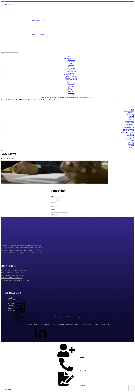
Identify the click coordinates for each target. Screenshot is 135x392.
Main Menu (7, 4)
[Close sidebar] (133, 106)
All (2, 150)
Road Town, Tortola (38, 34)
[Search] (133, 101)
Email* (53, 209)
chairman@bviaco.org (38, 20)
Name (53, 206)
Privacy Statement (93, 324)
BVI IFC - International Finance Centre (12, 273)
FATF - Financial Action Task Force (11, 278)
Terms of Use (105, 324)
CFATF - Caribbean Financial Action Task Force (15, 280)
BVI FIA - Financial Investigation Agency (13, 275)
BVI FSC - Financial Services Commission (13, 270)
